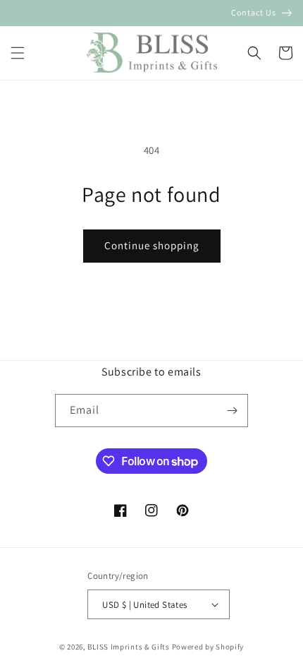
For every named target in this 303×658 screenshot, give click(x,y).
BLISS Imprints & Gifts (128, 647)
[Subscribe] (231, 410)
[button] (17, 52)
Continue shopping (151, 245)
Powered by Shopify (208, 647)
